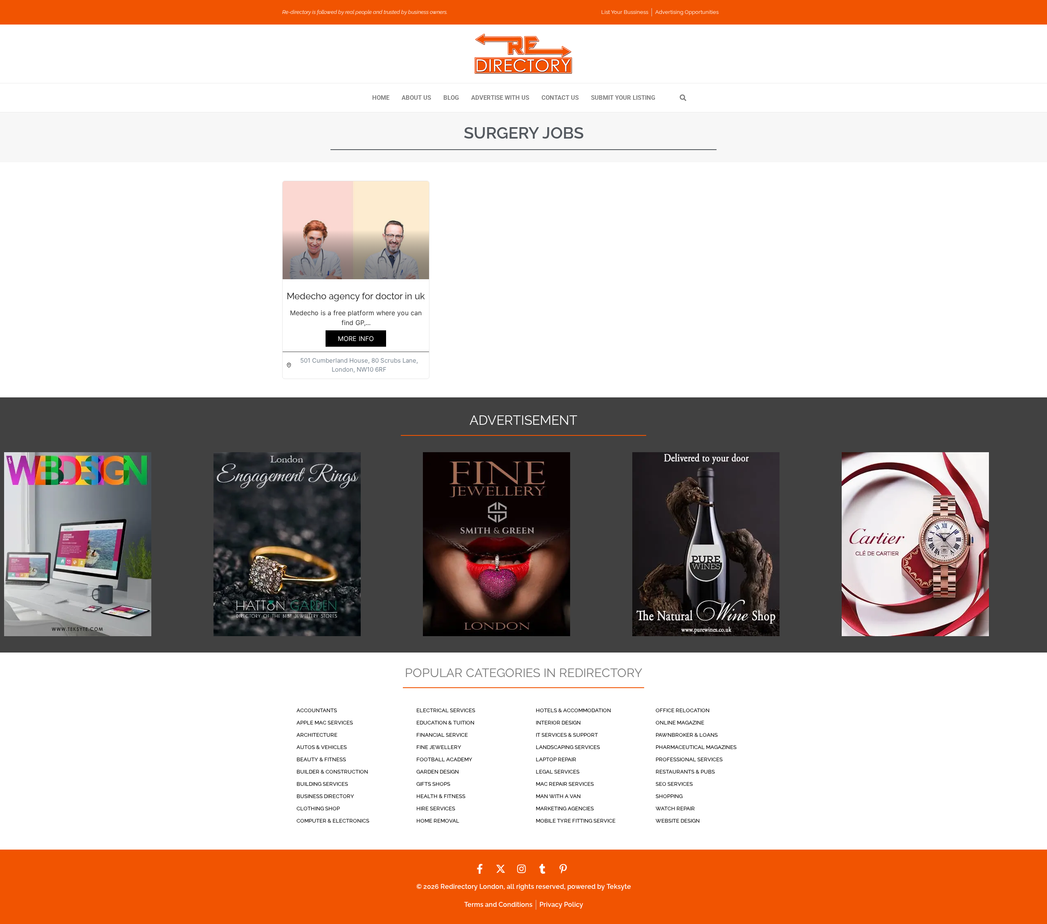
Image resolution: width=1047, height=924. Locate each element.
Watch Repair (675, 808)
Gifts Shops (433, 784)
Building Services (322, 784)
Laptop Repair (556, 759)
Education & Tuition (445, 723)
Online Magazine (680, 723)
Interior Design (558, 723)
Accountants (317, 710)
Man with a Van (558, 796)
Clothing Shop (318, 808)
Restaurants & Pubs (685, 772)
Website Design (678, 821)
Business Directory (325, 796)
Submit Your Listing (623, 97)
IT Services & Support (567, 735)
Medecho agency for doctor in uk (356, 296)
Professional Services (689, 759)
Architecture (317, 735)
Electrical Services (445, 710)
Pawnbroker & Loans (687, 735)
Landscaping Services (568, 747)
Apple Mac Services (325, 723)
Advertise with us (500, 97)
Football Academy (444, 759)
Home (380, 97)
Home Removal (437, 821)
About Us (416, 97)
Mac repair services (565, 784)
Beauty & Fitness (321, 759)
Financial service (442, 735)
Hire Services (435, 808)
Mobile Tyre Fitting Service (576, 821)
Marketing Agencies (565, 808)
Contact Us (560, 97)
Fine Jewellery (438, 747)
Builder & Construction (332, 772)
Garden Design (437, 772)
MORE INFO (356, 338)
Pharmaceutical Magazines (696, 747)
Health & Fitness (440, 796)
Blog (451, 97)
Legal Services (558, 772)
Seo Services (674, 784)
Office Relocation (683, 710)
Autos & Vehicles (322, 747)
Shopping (669, 796)
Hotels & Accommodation (573, 710)
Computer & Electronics (333, 821)
